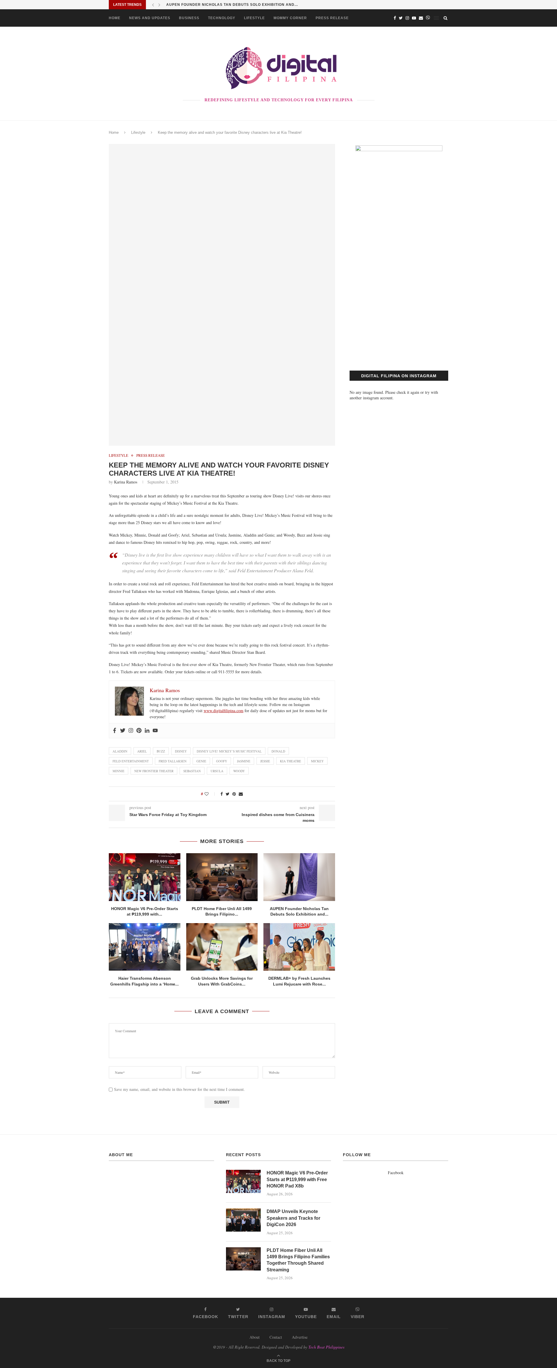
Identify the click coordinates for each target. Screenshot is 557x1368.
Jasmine (243, 761)
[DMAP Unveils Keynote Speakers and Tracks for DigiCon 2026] (243, 1220)
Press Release (332, 18)
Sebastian (192, 771)
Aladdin (120, 751)
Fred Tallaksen (173, 761)
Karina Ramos (125, 482)
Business (189, 18)
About (254, 1337)
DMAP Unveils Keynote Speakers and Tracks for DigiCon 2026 (293, 1218)
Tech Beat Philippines (326, 1347)
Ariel (142, 751)
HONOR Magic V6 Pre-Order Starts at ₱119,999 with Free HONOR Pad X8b (297, 1179)
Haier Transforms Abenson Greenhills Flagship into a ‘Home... (237, 5)
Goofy (221, 761)
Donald (278, 751)
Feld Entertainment (131, 761)
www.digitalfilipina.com (223, 710)
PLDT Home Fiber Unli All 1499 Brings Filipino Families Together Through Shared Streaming (298, 1260)
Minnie (118, 771)
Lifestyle (254, 18)
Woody (239, 771)
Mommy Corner (290, 18)
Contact (276, 1337)
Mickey (317, 761)
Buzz (161, 751)
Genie (201, 761)
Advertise (300, 1337)
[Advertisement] (399, 305)
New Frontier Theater (153, 771)
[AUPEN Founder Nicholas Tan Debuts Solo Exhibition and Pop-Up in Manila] (299, 877)
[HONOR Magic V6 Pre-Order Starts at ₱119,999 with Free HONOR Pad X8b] (144, 877)
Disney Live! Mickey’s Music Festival (229, 751)
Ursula (217, 771)
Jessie (265, 761)
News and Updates (149, 18)
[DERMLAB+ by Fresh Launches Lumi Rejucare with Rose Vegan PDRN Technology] (299, 947)
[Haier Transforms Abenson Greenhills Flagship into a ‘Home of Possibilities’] (144, 947)
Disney (181, 751)
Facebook (396, 1172)
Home (114, 18)
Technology (221, 18)
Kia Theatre (290, 761)
